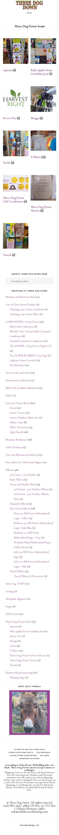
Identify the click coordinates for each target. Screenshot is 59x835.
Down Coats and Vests (18, 372)
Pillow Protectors (19, 427)
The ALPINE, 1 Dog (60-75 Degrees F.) (30, 346)
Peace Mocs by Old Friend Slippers (24, 462)
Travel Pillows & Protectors (28, 576)
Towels (13, 665)
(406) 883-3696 (12, 805)
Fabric (9, 395)
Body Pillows (17, 479)
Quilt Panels (16, 432)
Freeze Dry (15, 636)
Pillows (9, 470)
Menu (29, 13)
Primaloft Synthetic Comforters (27, 341)
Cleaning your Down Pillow (24, 314)
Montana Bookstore (16, 439)
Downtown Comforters (18, 380)
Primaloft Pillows (19, 503)
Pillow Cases (16, 422)
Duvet (13, 408)
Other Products (14, 447)
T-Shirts (14, 650)
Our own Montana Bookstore (21, 455)
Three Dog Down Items (18, 621)
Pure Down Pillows (20, 508)
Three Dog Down (29, 4)
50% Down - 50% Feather (23, 475)
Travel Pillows (17, 571)
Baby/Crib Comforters (22, 326)
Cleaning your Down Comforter (27, 309)
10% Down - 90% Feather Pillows (31, 489)
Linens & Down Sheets (18, 403)
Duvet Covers (17, 412)
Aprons (14, 626)
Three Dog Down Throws (23, 660)
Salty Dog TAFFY (15, 583)
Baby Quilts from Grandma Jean (27, 631)
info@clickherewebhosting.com (29, 811)
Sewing (9, 591)
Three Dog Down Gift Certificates (28, 655)
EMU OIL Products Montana (21, 388)
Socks (13, 645)
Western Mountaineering (19, 672)
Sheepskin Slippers (16, 599)
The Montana (17, 365)
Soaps (9, 606)
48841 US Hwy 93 (33, 805)
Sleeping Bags (17, 677)
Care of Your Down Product (21, 304)
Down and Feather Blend (23, 484)
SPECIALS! (12, 614)
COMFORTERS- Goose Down (22, 321)
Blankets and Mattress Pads (20, 297)
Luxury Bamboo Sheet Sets (24, 417)
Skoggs (13, 641)
